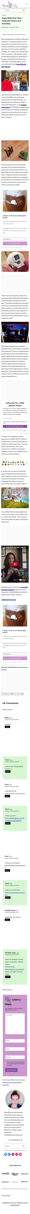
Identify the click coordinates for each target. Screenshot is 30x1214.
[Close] (27, 579)
